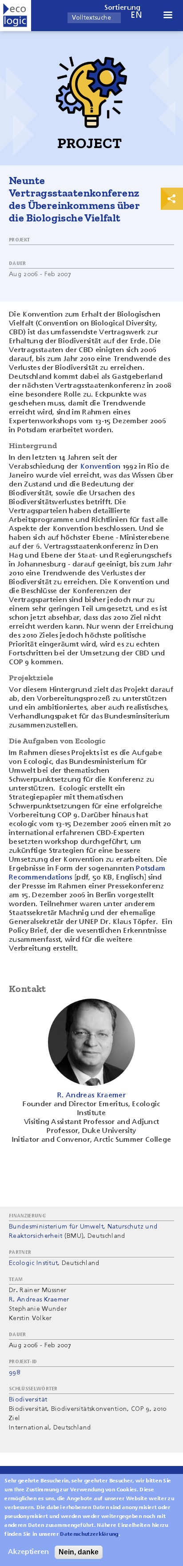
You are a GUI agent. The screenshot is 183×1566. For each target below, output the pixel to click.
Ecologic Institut (33, 1263)
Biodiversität (28, 1400)
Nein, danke (79, 1552)
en (136, 15)
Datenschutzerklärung (89, 1534)
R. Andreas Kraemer (39, 1300)
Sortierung (122, 8)
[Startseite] (15, 15)
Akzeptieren (28, 1552)
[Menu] (167, 16)
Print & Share (172, 199)
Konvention (100, 466)
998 (14, 1372)
